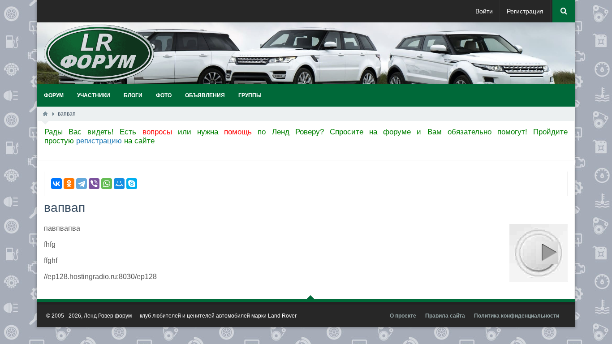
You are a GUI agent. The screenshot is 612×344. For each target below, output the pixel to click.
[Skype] (131, 183)
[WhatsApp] (106, 183)
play (547, 252)
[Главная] (45, 114)
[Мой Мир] (119, 183)
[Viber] (94, 183)
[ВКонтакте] (56, 183)
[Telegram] (81, 183)
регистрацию (99, 141)
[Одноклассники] (69, 183)
